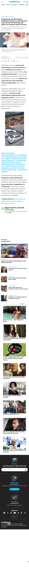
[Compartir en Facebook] (5, 61)
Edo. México (14, 4)
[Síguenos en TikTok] (18, 513)
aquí (10, 212)
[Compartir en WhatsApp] (2, 61)
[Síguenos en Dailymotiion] (25, 513)
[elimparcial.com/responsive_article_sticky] (28, 562)
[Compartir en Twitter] (8, 61)
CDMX (8, 4)
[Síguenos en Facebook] (4, 513)
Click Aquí (14, 489)
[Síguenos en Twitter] (8, 513)
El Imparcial (4, 16)
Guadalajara (21, 4)
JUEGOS (3, 4)
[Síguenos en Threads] (21, 513)
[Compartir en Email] (14, 61)
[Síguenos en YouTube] (15, 513)
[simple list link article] (14, 251)
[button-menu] (2, 1)
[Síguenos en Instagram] (11, 513)
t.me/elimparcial (14, 503)
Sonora (11, 16)
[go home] (14, 522)
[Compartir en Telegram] (11, 61)
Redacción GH (5, 56)
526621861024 (14, 484)
